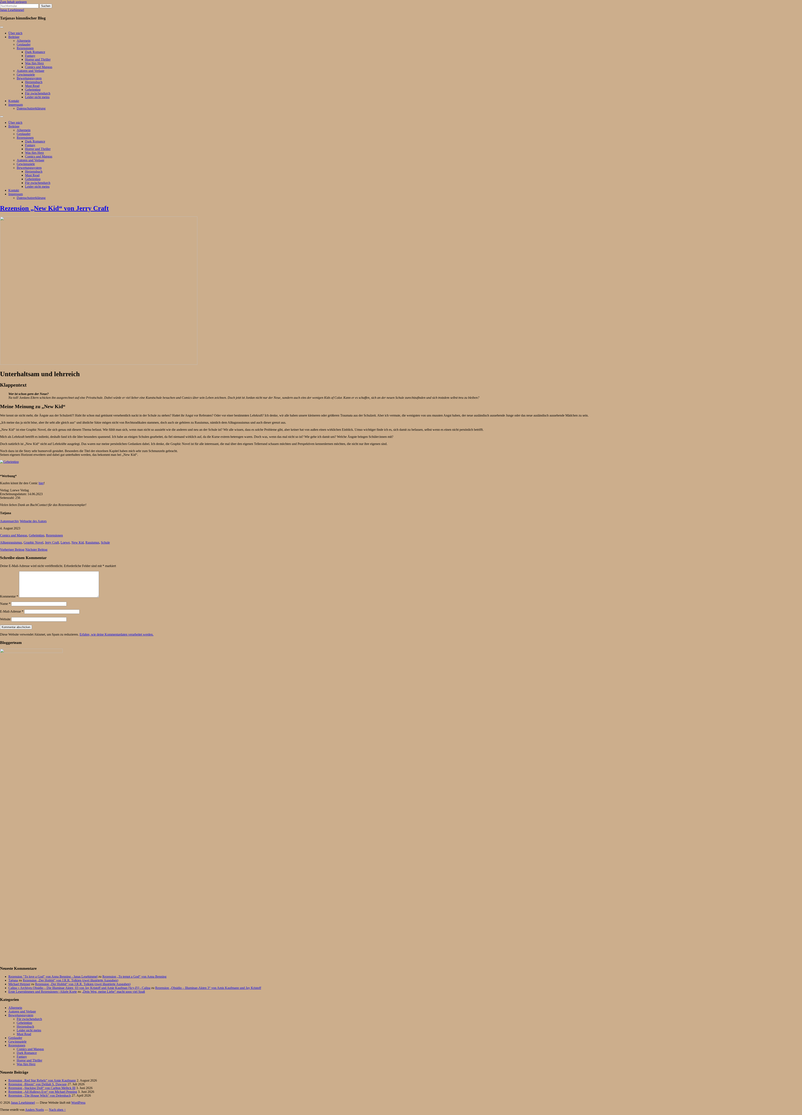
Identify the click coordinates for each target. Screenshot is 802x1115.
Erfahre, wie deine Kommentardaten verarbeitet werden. (117, 634)
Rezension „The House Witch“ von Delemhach (39, 1095)
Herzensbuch (33, 82)
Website (5, 619)
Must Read (32, 86)
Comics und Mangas (38, 67)
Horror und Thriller (38, 59)
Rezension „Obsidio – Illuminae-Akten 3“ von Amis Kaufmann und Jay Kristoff (208, 988)
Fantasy (30, 55)
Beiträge (13, 37)
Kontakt (13, 101)
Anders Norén (34, 1109)
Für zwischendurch (37, 93)
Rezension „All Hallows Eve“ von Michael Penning (42, 1091)
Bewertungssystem (29, 78)
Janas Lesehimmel (12, 10)
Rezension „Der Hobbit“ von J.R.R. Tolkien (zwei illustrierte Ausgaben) (70, 980)
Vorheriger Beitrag (12, 549)
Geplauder (23, 44)
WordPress (78, 1102)
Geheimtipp (33, 89)
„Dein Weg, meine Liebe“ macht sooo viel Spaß (113, 991)
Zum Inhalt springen (13, 2)
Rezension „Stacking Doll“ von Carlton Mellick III (41, 1088)
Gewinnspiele (26, 74)
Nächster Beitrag (36, 549)
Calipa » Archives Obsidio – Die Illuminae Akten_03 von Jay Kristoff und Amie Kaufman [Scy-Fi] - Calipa (79, 988)
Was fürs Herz (34, 63)
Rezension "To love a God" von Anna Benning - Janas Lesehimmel (53, 976)
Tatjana (13, 980)
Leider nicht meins (37, 97)
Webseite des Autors (33, 521)
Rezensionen (25, 48)
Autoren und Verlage (30, 71)
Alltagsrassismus (11, 542)
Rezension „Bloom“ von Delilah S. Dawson (37, 1084)
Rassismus (92, 542)
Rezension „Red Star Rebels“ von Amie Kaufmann (42, 1080)
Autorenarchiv (9, 521)
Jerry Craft (52, 542)
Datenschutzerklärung (31, 108)
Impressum (15, 104)
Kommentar (9, 596)
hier (41, 483)
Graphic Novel (33, 542)
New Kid (77, 542)
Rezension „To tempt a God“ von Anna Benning (134, 976)
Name (5, 603)
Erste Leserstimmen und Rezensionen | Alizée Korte (42, 991)
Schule (105, 542)
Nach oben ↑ (57, 1109)
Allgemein (23, 40)
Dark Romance (35, 52)
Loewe (65, 542)
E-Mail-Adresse (11, 611)
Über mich (15, 33)
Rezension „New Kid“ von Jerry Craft (54, 208)
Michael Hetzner (19, 984)
